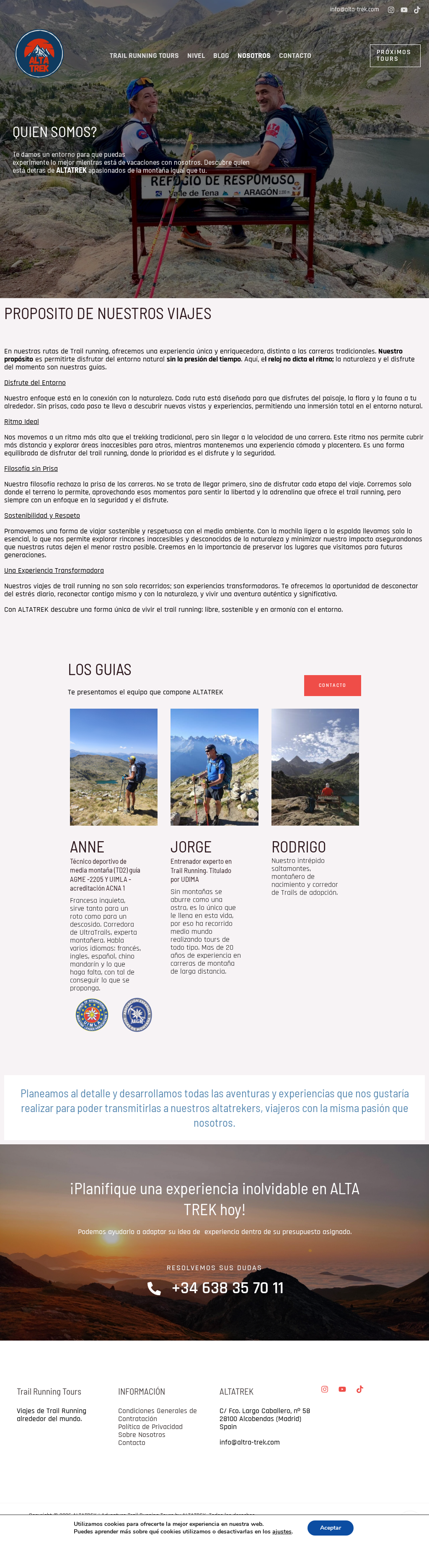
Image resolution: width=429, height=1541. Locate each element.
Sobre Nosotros (141, 1435)
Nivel (196, 55)
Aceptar (330, 1528)
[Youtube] (404, 9)
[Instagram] (391, 9)
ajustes (282, 1532)
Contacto (295, 55)
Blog (221, 55)
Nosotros (254, 55)
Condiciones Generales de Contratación (157, 1415)
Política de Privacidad (150, 1427)
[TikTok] (417, 9)
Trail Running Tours (144, 55)
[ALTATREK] (39, 55)
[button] (374, 55)
